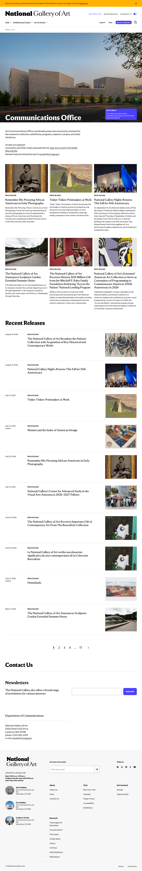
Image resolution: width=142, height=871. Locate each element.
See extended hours (111, 14)
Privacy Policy (132, 866)
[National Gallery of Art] (21, 761)
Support (102, 22)
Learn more (83, 3)
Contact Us (54, 798)
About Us (53, 789)
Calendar (87, 794)
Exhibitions (88, 807)
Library (52, 843)
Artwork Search (56, 830)
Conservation (55, 839)
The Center (54, 834)
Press (52, 794)
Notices (121, 866)
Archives (53, 847)
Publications (55, 857)
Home (7, 29)
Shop (110, 22)
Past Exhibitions (56, 852)
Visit (7, 22)
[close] (136, 3)
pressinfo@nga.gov (49, 154)
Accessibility (88, 803)
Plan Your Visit (89, 789)
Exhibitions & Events (21, 22)
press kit (21, 144)
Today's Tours (89, 798)
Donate (120, 789)
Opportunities (122, 794)
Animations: (126, 14)
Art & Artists (39, 22)
